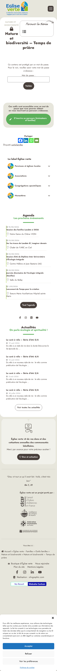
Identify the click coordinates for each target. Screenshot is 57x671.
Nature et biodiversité (11, 23)
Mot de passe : (28, 75)
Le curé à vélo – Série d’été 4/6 (22, 356)
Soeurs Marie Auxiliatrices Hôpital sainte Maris (26, 295)
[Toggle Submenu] (28, 166)
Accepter (28, 646)
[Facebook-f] (20, 317)
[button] (52, 618)
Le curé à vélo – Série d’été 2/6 (22, 389)
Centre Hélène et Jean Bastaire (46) (26, 263)
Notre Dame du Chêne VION (23, 234)
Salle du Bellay (16, 279)
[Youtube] (37, 317)
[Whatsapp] (31, 140)
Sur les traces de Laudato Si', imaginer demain (26, 243)
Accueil (7, 551)
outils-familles (17, 144)
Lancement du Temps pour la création (22, 289)
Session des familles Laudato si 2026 (22, 229)
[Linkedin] (31, 317)
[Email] (36, 140)
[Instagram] (25, 317)
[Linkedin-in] (32, 572)
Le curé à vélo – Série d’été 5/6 (22, 339)
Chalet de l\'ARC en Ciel (21, 247)
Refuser (28, 653)
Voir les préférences (28, 661)
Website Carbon (37, 584)
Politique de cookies (27, 667)
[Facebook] (20, 140)
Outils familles (41, 551)
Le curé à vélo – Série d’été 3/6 (22, 373)
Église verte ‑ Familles (23, 551)
